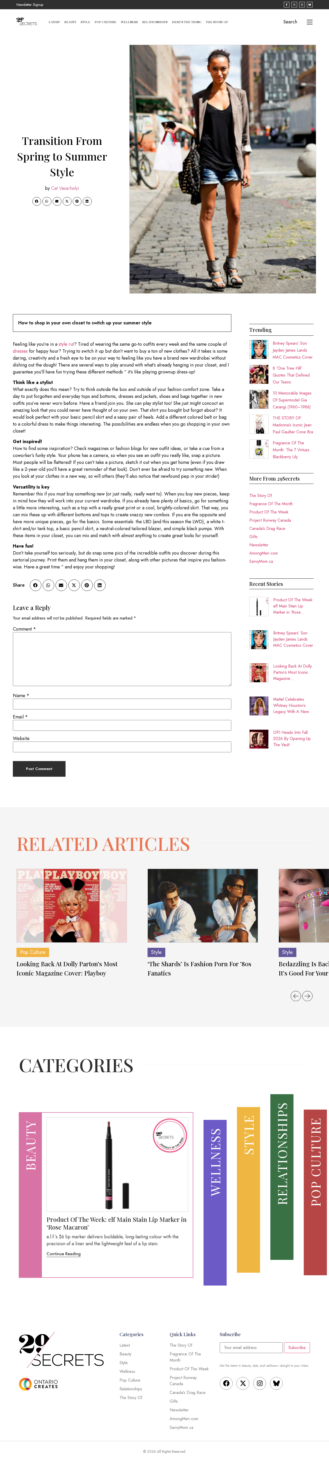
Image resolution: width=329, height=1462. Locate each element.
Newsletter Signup (29, 4)
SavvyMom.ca (261, 561)
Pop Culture (105, 22)
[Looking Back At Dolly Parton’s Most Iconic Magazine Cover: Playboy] (71, 905)
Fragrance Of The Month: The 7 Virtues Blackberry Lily (291, 450)
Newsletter (258, 545)
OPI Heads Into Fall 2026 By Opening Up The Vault (292, 738)
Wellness (129, 22)
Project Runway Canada (270, 520)
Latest (54, 22)
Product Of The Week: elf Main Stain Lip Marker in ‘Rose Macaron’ (293, 606)
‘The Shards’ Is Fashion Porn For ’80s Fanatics (199, 968)
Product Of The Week (268, 512)
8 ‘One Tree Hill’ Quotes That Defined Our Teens (291, 375)
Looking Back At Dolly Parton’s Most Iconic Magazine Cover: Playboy (292, 672)
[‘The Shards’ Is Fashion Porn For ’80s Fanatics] (203, 905)
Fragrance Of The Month (271, 504)
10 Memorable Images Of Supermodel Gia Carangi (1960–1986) (292, 400)
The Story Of (217, 22)
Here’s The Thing (187, 22)
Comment (24, 629)
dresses (20, 351)
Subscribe (297, 1348)
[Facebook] (226, 1383)
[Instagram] (259, 1383)
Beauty (70, 22)
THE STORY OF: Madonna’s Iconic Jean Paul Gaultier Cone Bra (293, 425)
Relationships (155, 22)
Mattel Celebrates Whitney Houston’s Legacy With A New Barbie (291, 705)
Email (20, 717)
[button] (36, 201)
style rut (66, 344)
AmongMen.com (263, 553)
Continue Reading (64, 1254)
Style (85, 22)
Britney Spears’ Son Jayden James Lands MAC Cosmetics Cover (293, 350)
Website (21, 738)
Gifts (253, 537)
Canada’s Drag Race (267, 528)
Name (21, 695)
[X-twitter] (242, 1383)
